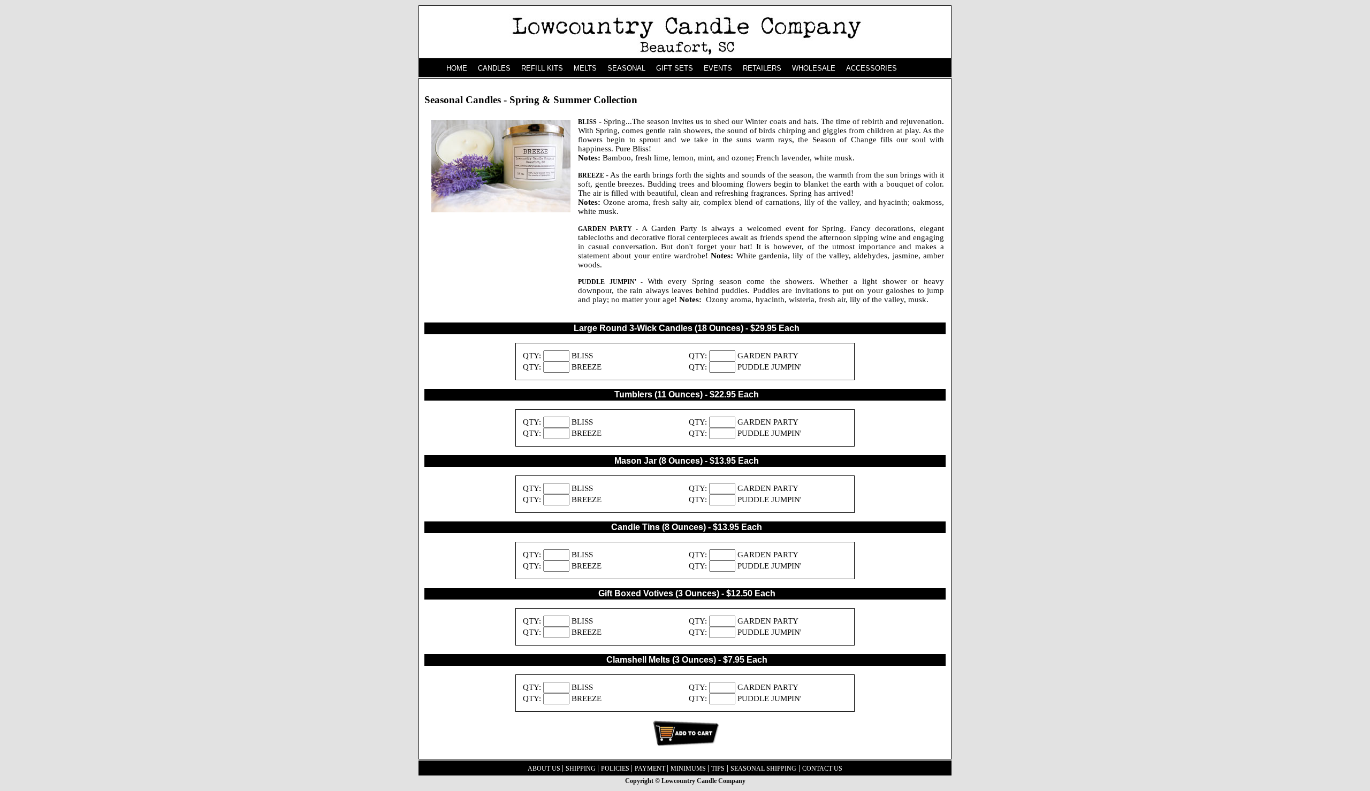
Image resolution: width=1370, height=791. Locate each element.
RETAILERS (762, 68)
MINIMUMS (689, 768)
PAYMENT (651, 768)
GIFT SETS (674, 68)
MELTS (585, 68)
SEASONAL (626, 68)
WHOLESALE (813, 68)
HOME (456, 68)
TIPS (718, 768)
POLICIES (616, 768)
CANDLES (494, 68)
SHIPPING (581, 768)
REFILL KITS (542, 68)
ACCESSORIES (871, 68)
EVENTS (718, 68)
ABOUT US (545, 768)
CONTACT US (822, 768)
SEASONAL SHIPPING (763, 768)
